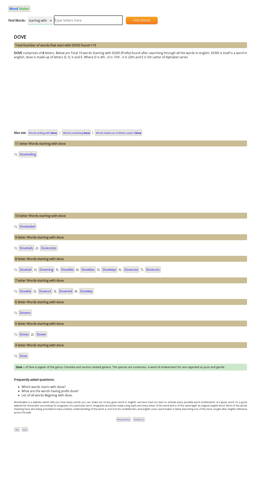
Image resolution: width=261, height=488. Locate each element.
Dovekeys (109, 269)
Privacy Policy (123, 419)
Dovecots (153, 269)
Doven (41, 334)
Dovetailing (28, 154)
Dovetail (26, 269)
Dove (23, 356)
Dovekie (25, 291)
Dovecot (45, 291)
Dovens (25, 313)
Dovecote (131, 269)
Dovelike (67, 269)
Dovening (46, 269)
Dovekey (86, 291)
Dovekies (88, 269)
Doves (24, 334)
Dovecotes (48, 248)
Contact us (139, 419)
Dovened (65, 291)
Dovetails (26, 248)
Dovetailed (27, 226)
